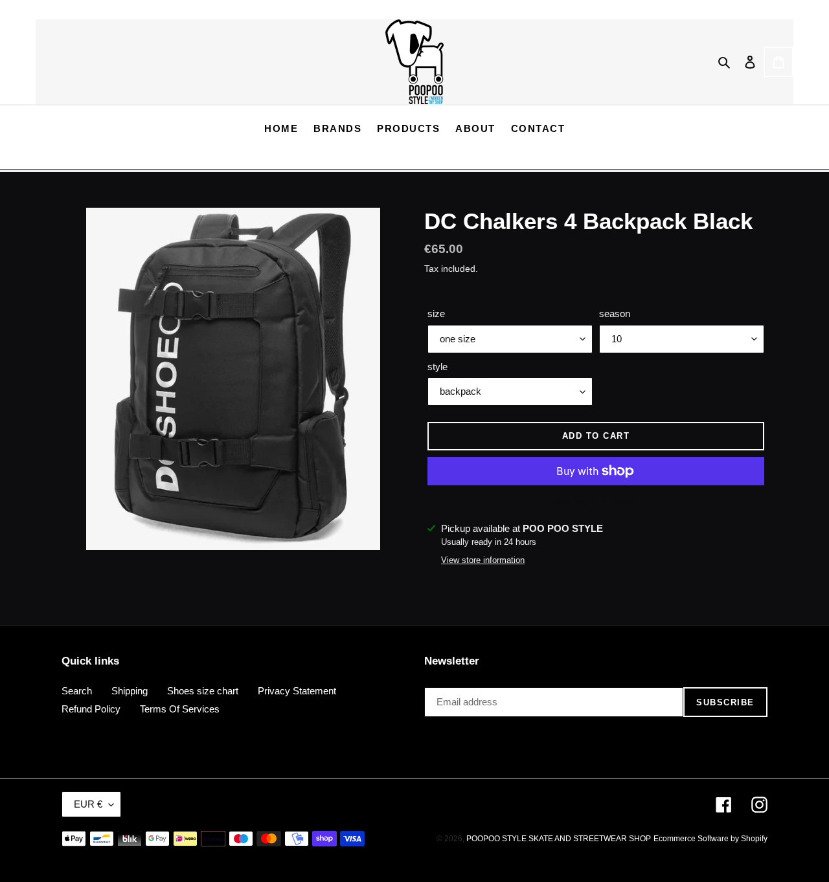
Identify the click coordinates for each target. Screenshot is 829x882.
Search (77, 690)
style (437, 366)
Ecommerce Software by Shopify (710, 838)
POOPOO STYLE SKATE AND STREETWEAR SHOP (558, 838)
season (614, 313)
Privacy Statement (297, 690)
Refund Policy (91, 708)
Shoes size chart (202, 690)
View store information (483, 560)
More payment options (596, 502)
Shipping (129, 690)
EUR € (88, 804)
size (436, 313)
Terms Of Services (180, 708)
